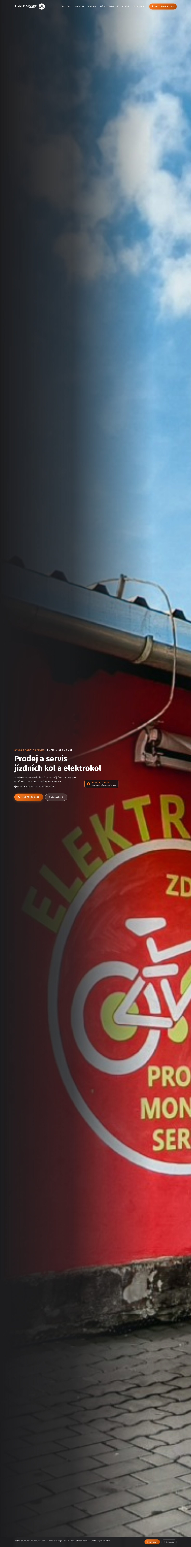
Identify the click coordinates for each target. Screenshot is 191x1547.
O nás (125, 6)
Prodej (79, 6)
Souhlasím (152, 1542)
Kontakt (139, 6)
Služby (66, 6)
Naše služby (55, 797)
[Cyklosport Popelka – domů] (29, 6)
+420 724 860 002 (164, 6)
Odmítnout (169, 1542)
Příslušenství (109, 6)
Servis (92, 6)
